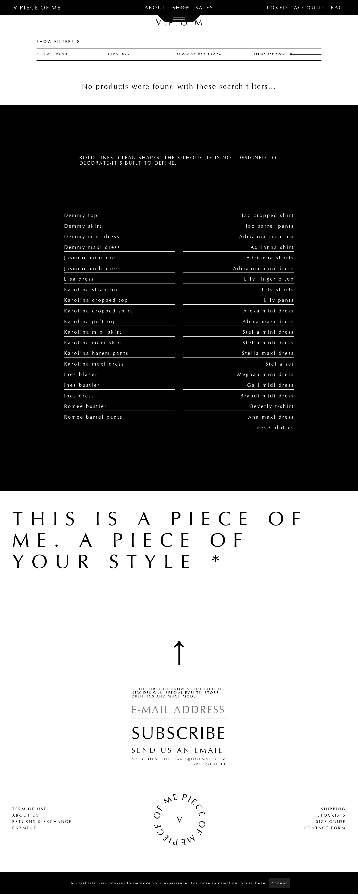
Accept (279, 883)
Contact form (325, 828)
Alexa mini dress (268, 311)
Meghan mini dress (265, 374)
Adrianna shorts (270, 258)
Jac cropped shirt (268, 215)
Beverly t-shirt (272, 406)
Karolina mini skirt (93, 332)
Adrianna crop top (266, 236)
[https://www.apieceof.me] (179, 819)
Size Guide (331, 821)
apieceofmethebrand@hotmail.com (179, 759)
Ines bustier (82, 385)
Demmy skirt (83, 226)
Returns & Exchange (42, 821)
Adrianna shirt (272, 247)
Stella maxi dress (268, 353)
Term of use (29, 809)
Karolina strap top (91, 289)
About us (25, 815)
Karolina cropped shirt (98, 311)
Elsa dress (79, 279)
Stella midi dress (268, 343)
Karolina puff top (90, 321)
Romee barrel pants (93, 417)
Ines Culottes (274, 427)
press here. (254, 883)
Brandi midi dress (267, 396)
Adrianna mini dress (263, 268)
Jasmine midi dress (93, 268)
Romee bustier (85, 406)
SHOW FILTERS (56, 41)
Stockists (332, 815)
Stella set (279, 364)
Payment (24, 828)
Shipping (333, 809)
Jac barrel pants (270, 226)
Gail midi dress (270, 385)
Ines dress (79, 396)
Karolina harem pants (96, 353)
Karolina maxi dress (94, 364)
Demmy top (81, 215)
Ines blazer (81, 374)
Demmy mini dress (92, 236)
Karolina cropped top (96, 300)
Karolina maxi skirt (93, 343)
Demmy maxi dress (92, 247)
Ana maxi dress (271, 417)
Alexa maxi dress (268, 321)
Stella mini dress (268, 332)
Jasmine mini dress (93, 258)
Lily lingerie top (269, 279)
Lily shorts (278, 289)
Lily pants (279, 300)
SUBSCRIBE (179, 733)
